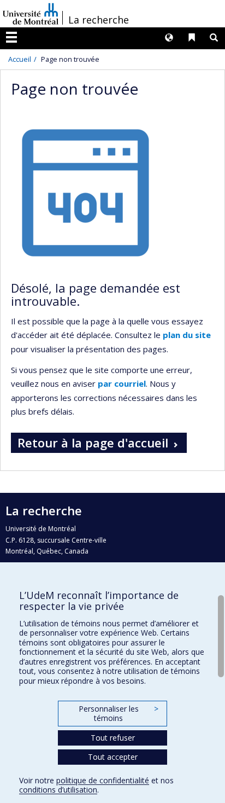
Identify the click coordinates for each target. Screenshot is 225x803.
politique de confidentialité (102, 780)
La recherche (98, 20)
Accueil (19, 59)
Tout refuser (113, 737)
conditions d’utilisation (58, 789)
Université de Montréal (30, 14)
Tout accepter (113, 757)
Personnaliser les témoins (118, 713)
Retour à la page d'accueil (92, 442)
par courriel (122, 383)
